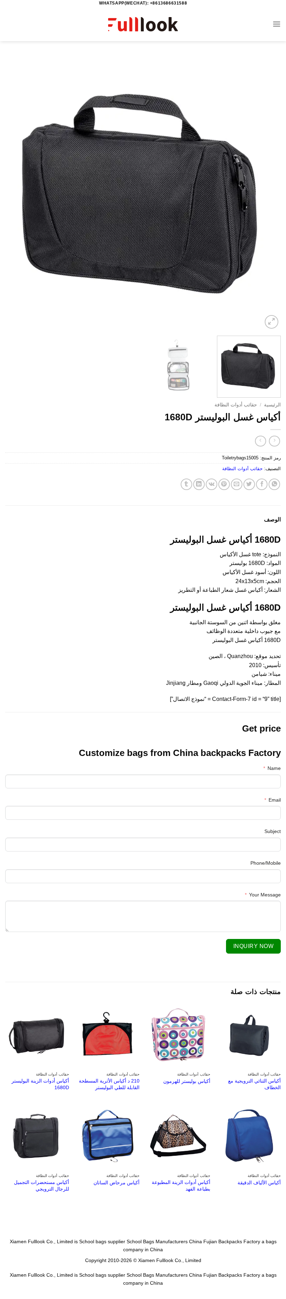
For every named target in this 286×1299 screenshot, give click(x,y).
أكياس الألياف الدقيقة (259, 1182)
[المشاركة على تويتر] (249, 484)
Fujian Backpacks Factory (231, 1241)
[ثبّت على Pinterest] (224, 484)
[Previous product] (260, 441)
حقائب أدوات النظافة (235, 404)
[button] (276, 23)
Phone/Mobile (265, 863)
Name (274, 768)
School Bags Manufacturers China (164, 1241)
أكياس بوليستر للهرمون (186, 1081)
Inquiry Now (253, 946)
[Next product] (274, 441)
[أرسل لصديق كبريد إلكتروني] (236, 484)
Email (275, 800)
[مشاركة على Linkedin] (199, 484)
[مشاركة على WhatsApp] (274, 484)
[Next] (14, 192)
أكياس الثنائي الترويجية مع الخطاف (254, 1084)
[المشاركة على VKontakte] (211, 484)
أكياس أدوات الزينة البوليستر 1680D (40, 1084)
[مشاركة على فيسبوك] (262, 484)
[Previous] (266, 192)
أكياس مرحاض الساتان (116, 1182)
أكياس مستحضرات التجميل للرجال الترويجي (41, 1185)
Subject (272, 831)
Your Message (265, 894)
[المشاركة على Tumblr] (186, 484)
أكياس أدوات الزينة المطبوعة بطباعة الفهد (181, 1185)
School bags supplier (102, 1241)
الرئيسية (272, 404)
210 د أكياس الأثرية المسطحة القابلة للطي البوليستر (109, 1084)
